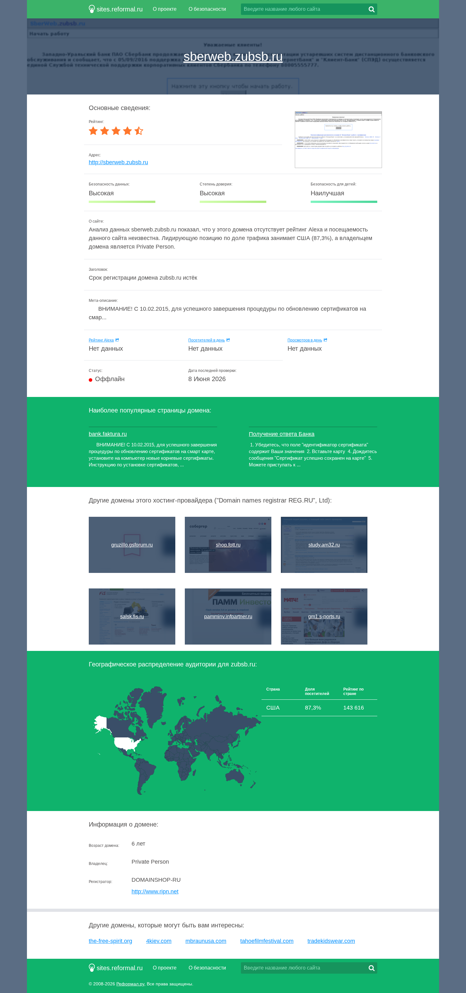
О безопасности (207, 9)
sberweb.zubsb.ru (233, 56)
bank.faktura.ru (108, 434)
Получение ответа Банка (281, 434)
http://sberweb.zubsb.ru (118, 162)
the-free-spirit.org (110, 941)
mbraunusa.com (205, 941)
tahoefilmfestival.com (267, 941)
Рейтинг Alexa (101, 340)
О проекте (165, 9)
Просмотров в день (305, 340)
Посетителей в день (206, 340)
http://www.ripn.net (155, 891)
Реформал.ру (130, 983)
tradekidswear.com (331, 941)
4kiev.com (159, 941)
